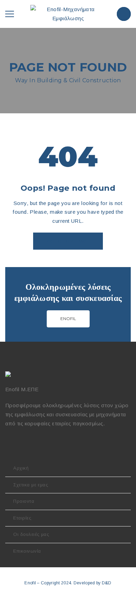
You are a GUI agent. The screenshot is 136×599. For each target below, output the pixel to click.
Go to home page (68, 241)
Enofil (68, 318)
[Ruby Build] (9, 374)
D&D (107, 583)
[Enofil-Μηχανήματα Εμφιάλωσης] (68, 13)
